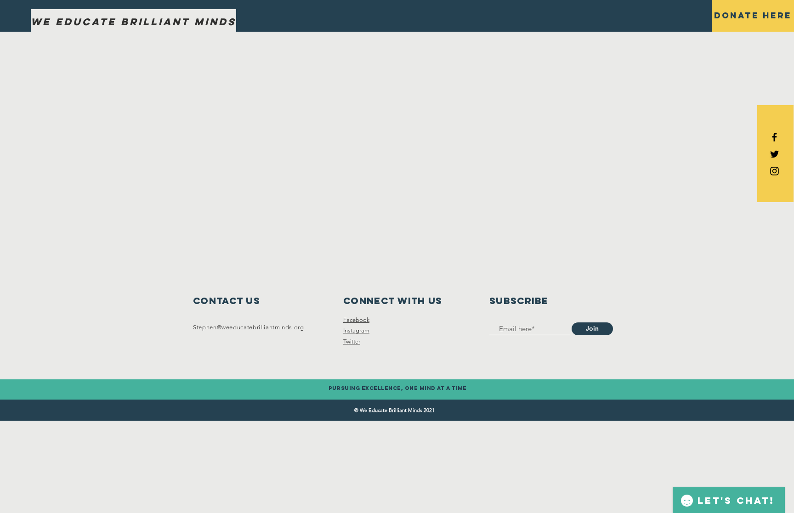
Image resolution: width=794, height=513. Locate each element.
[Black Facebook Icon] (774, 137)
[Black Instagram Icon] (774, 171)
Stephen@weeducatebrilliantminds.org (248, 327)
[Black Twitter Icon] (774, 154)
